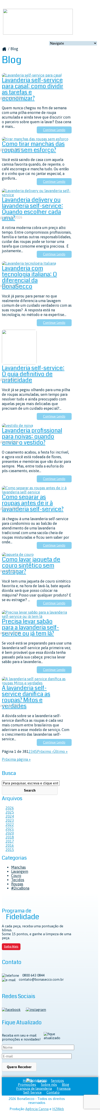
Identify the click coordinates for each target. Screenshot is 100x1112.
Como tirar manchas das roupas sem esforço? (33, 147)
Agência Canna (37, 1109)
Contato (53, 1092)
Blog (65, 1084)
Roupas (17, 884)
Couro (16, 875)
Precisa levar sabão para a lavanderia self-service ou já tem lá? (30, 627)
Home (28, 1081)
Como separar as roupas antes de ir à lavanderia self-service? (32, 503)
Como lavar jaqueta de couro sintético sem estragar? (31, 565)
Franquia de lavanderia (34, 1088)
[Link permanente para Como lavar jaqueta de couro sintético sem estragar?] (18, 554)
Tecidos (17, 880)
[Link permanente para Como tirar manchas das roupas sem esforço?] (35, 139)
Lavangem (19, 871)
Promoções (27, 1084)
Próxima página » (16, 759)
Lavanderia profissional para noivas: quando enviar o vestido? (32, 436)
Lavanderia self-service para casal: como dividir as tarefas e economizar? (32, 89)
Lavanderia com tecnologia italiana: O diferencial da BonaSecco (29, 277)
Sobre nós (49, 1084)
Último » (60, 751)
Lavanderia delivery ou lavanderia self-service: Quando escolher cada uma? (32, 209)
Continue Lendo (54, 130)
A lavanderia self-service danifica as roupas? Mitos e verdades (26, 697)
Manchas (18, 867)
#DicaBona (20, 888)
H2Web (58, 1109)
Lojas (42, 1081)
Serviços (57, 1081)
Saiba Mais (11, 946)
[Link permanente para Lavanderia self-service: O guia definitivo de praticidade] (19, 363)
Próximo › (45, 751)
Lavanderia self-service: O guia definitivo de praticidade (33, 374)
